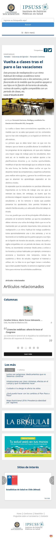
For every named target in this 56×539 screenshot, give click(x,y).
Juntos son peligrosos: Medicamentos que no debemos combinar (26, 375)
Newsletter (38, 513)
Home (19, 513)
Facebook (46, 50)
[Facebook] (46, 50)
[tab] (10, 370)
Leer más (28, 354)
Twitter (50, 50)
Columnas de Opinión (20, 57)
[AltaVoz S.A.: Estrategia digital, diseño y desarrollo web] (51, 536)
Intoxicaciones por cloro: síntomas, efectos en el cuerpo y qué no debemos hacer (27, 382)
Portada (7, 57)
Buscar (28, 24)
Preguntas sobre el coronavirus (26, 516)
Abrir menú (29, 32)
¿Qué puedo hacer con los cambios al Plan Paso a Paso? (28, 394)
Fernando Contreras (37, 57)
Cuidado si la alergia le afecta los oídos (24, 388)
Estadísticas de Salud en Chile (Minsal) (23, 489)
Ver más (47, 498)
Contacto (44, 516)
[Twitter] (50, 50)
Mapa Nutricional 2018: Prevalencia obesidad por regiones (26, 401)
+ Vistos (10, 370)
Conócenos (28, 513)
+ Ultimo (21, 370)
